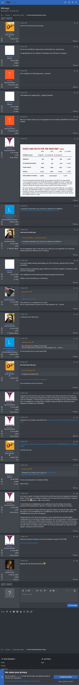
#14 (77, 393)
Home (3, 662)
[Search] (76, 2)
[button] (3, 2)
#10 (77, 288)
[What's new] (72, 2)
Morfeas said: (26, 292)
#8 (77, 230)
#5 (77, 117)
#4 (77, 93)
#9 (77, 260)
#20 (77, 561)
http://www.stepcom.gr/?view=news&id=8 (33, 379)
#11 (77, 314)
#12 (77, 338)
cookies (18, 676)
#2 (77, 46)
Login (42, 662)
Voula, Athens (14, 157)
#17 (77, 465)
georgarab (6, 11)
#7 (77, 206)
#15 (77, 417)
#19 (77, 536)
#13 (77, 362)
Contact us (4, 669)
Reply (76, 41)
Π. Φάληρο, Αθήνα (12, 248)
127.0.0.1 (15, 579)
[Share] (74, 23)
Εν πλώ (16, 65)
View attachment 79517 (29, 299)
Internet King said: (27, 370)
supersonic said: (27, 342)
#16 (77, 441)
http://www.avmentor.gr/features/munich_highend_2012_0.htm (39, 210)
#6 (77, 139)
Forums (3, 665)
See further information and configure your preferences (22, 681)
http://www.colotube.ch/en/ (29, 543)
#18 (77, 493)
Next (8, 18)
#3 (77, 71)
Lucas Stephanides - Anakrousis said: (33, 238)
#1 (77, 23)
